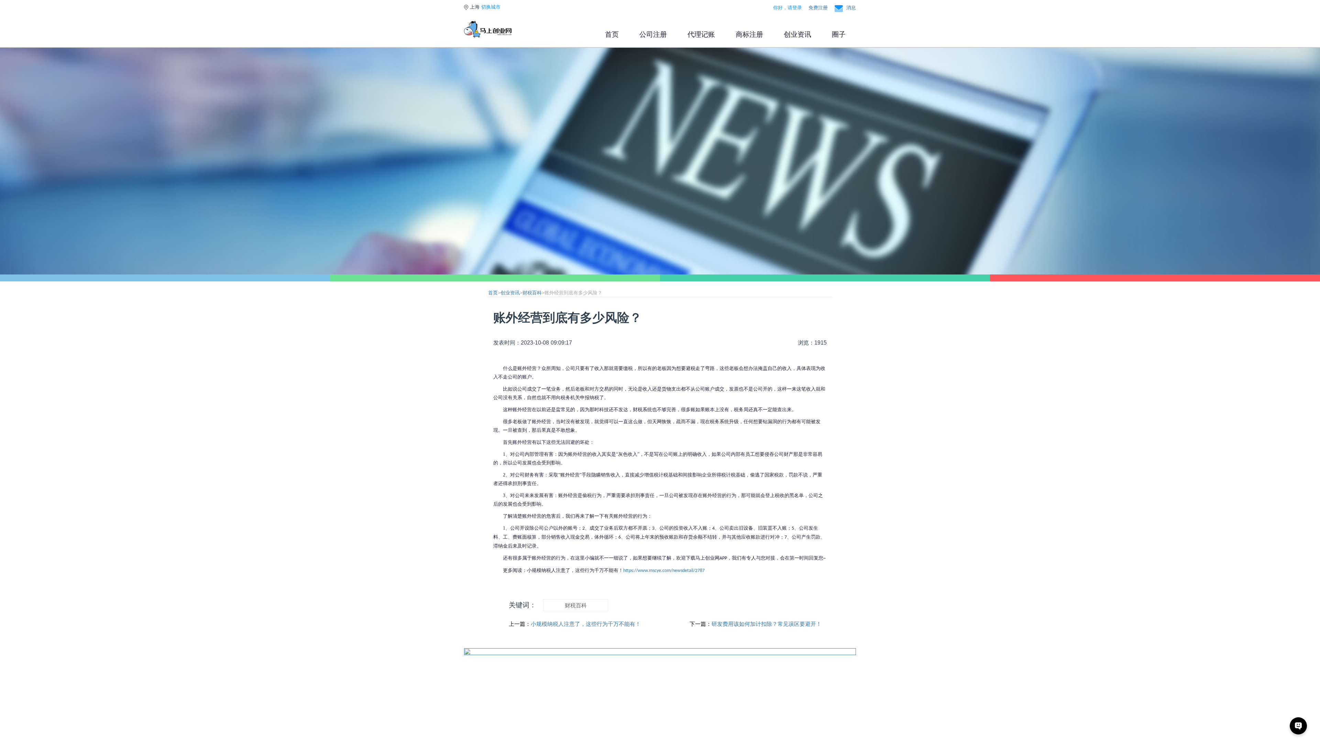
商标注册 (749, 34)
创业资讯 (797, 34)
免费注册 (818, 7)
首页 (612, 34)
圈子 (839, 34)
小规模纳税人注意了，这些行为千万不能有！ (586, 624)
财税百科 (532, 292)
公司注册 (653, 34)
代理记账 (701, 34)
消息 (851, 7)
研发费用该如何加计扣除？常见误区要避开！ (767, 624)
